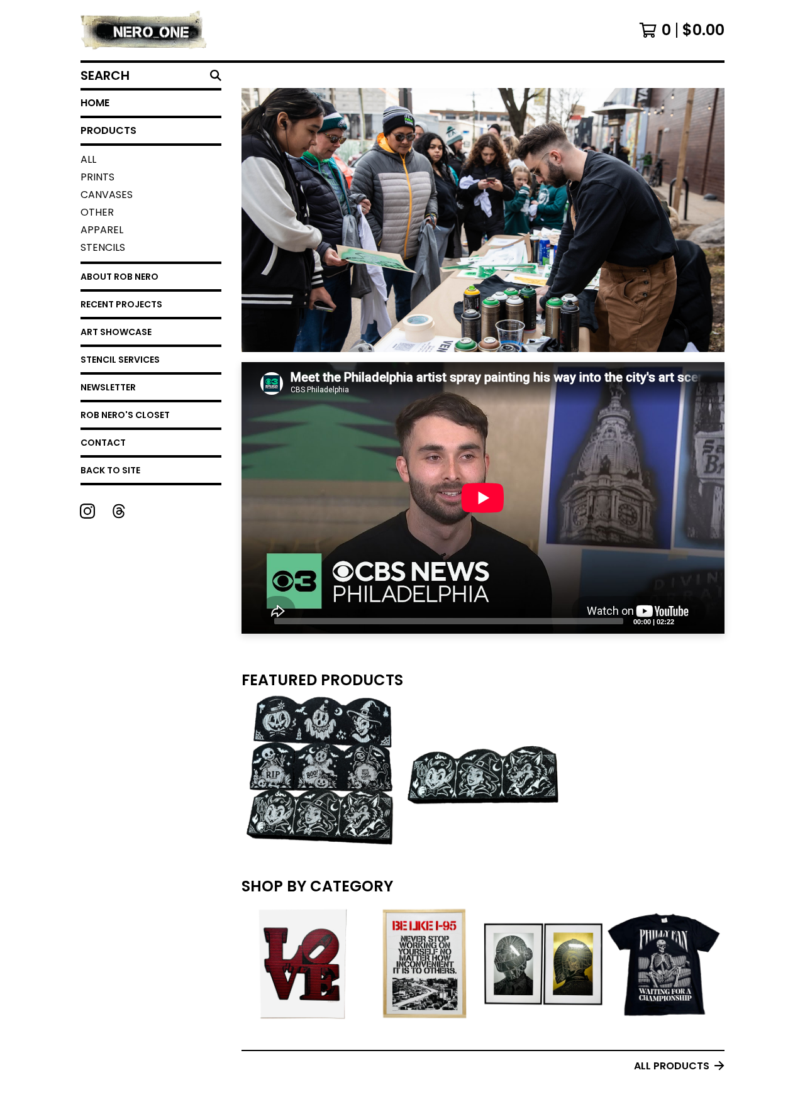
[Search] (215, 75)
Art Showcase (116, 332)
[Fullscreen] (707, 620)
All (88, 159)
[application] (483, 498)
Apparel (101, 230)
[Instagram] (87, 511)
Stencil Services (120, 359)
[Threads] (119, 511)
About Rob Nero (119, 276)
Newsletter (108, 387)
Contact (103, 442)
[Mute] (687, 620)
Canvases (106, 194)
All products (671, 1066)
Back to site (110, 470)
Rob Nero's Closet (125, 415)
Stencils (102, 247)
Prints (97, 177)
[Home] (144, 30)
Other (97, 212)
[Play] (257, 620)
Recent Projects (121, 304)
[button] (483, 236)
